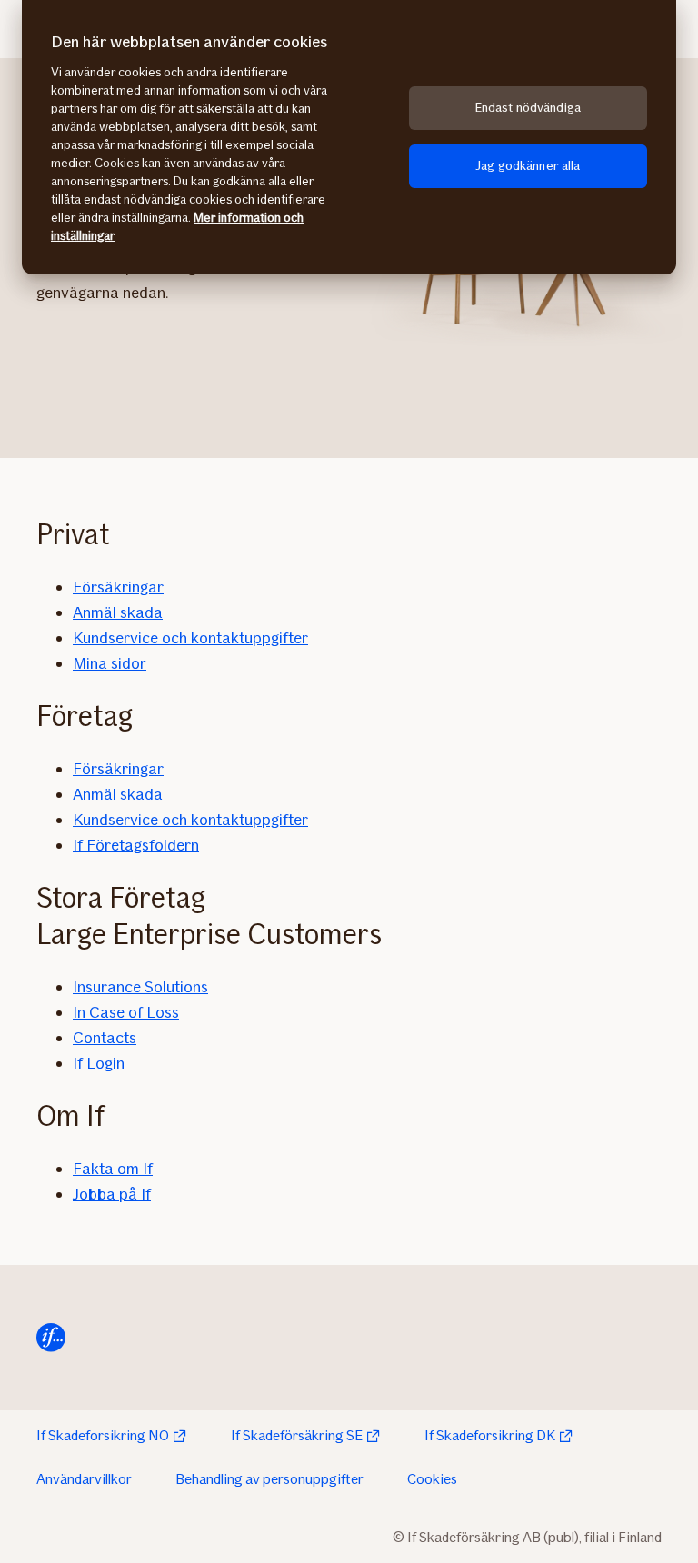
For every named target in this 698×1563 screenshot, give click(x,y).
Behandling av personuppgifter (269, 1479)
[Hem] (50, 1337)
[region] (349, 137)
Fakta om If (113, 1169)
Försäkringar (118, 587)
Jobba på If (112, 1194)
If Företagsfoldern (136, 845)
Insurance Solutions (140, 987)
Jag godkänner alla (528, 166)
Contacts (104, 1038)
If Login (99, 1063)
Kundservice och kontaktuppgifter (190, 638)
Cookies (432, 1479)
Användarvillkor (84, 1479)
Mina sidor (109, 663)
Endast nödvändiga (528, 107)
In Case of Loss (126, 1012)
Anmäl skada (118, 612)
